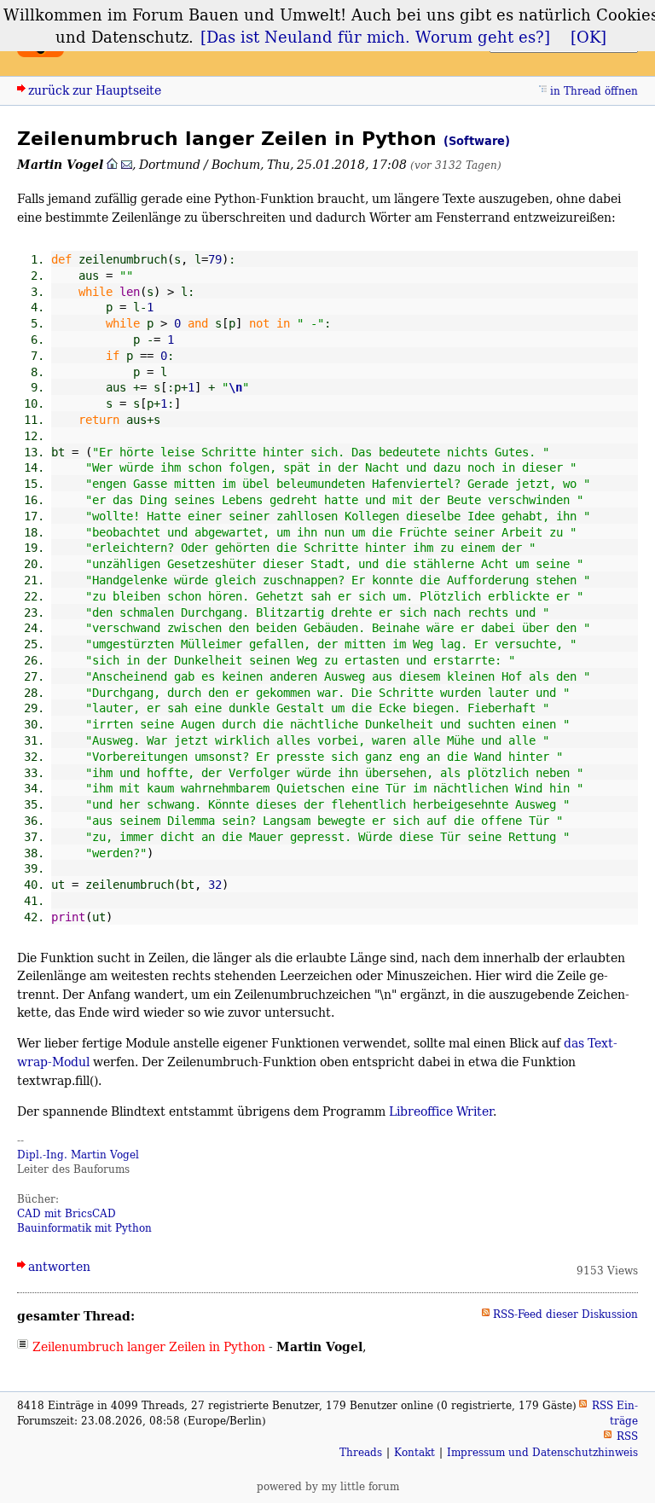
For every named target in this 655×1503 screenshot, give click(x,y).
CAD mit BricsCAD (66, 1213)
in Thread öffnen (594, 91)
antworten (59, 1266)
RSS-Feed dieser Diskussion (565, 1314)
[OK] (588, 37)
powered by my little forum (328, 1486)
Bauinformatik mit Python (84, 1228)
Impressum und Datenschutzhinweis (542, 1452)
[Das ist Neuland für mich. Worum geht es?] (375, 37)
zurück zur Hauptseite (94, 90)
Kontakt (414, 1452)
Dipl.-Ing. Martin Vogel (78, 1154)
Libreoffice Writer (441, 1111)
